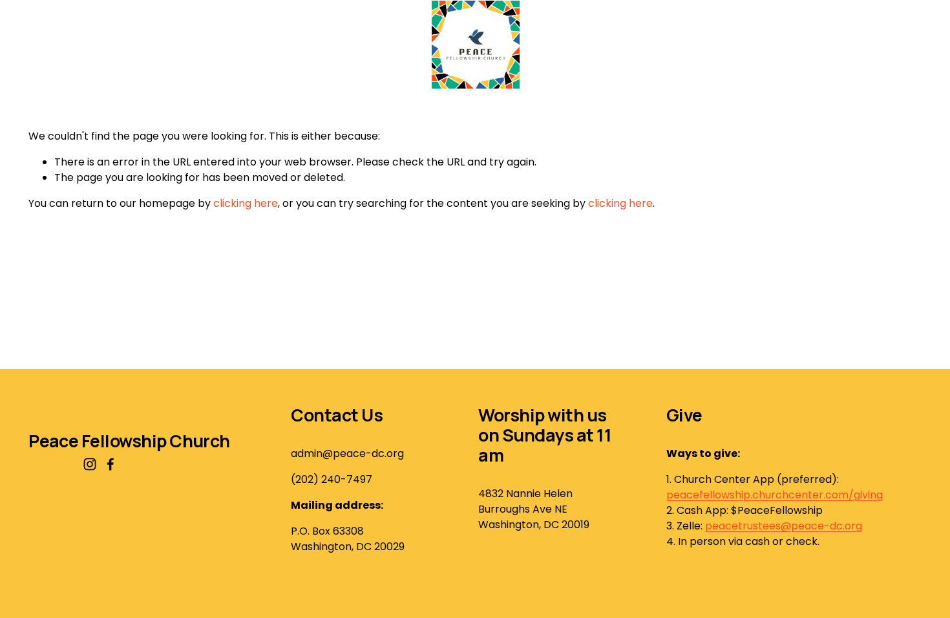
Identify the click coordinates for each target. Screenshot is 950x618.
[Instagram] (89, 464)
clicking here (245, 203)
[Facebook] (110, 464)
